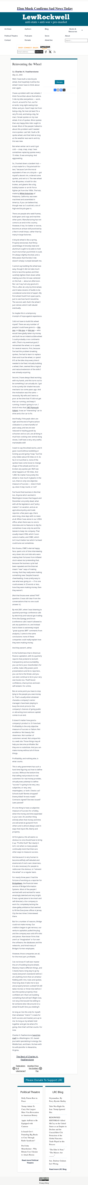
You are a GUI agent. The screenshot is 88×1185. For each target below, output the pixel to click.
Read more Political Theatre (30, 1161)
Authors (28, 29)
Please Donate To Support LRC (44, 1080)
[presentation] (34, 47)
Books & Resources (73, 30)
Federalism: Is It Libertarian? (21, 1068)
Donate (28, 40)
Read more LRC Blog (57, 1169)
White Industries (26, 193)
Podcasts (28, 36)
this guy (21, 330)
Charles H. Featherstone (27, 71)
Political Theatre (11, 36)
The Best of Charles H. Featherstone (27, 1058)
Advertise (48, 40)
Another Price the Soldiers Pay (33, 1068)
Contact (8, 40)
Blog (47, 29)
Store (47, 36)
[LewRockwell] (44, 19)
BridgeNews (17, 883)
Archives (8, 29)
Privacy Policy (44, 1183)
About (67, 36)
